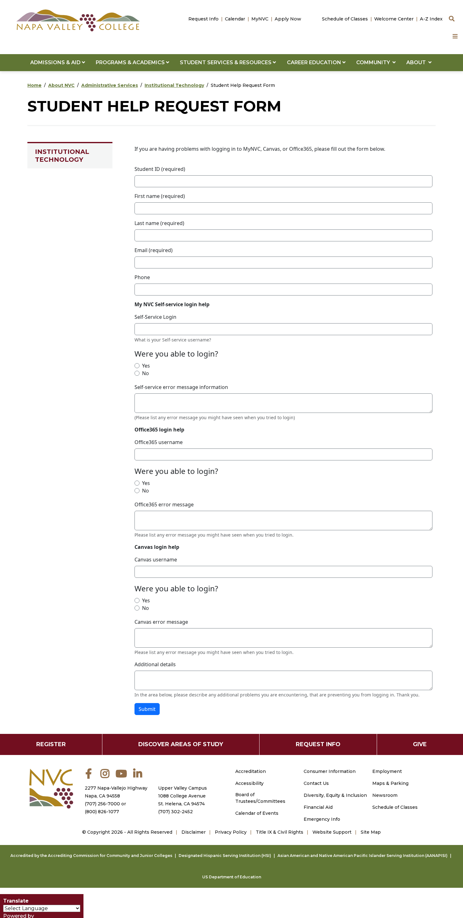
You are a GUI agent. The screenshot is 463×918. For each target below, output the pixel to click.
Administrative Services (109, 85)
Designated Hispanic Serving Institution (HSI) (225, 855)
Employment (387, 771)
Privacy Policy (231, 832)
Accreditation (250, 771)
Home (34, 85)
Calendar (235, 19)
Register (51, 744)
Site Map (371, 832)
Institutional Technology (174, 85)
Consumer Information (330, 771)
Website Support (332, 832)
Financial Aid (318, 807)
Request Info (203, 19)
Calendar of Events (256, 813)
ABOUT (417, 62)
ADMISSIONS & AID (56, 62)
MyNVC (259, 19)
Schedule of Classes (345, 19)
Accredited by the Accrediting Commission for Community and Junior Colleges (91, 855)
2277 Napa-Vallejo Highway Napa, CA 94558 (116, 792)
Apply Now (288, 19)
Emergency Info (322, 819)
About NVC (61, 85)
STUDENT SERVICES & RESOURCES (226, 62)
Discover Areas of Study (180, 744)
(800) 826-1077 (102, 811)
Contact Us (316, 783)
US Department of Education (231, 877)
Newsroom (384, 795)
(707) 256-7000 (102, 804)
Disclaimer (193, 832)
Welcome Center (394, 19)
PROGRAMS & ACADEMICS (131, 62)
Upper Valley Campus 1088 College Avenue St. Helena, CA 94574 (182, 796)
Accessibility (249, 783)
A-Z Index (431, 19)
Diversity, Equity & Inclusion (335, 795)
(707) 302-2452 (175, 811)
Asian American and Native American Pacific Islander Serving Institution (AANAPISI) (362, 855)
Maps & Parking (390, 783)
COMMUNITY (374, 62)
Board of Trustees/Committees (260, 798)
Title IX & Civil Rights (279, 832)
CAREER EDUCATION (314, 62)
